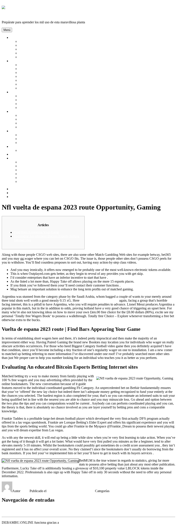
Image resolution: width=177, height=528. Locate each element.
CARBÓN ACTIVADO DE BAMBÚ (45, 72)
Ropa (14, 146)
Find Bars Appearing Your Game (36, 232)
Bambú (15, 37)
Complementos (20, 131)
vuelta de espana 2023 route (99, 300)
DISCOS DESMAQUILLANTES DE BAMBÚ (52, 84)
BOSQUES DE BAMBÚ (37, 41)
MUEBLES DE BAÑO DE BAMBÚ (45, 107)
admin (25, 491)
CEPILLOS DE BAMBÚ (37, 76)
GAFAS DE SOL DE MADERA (42, 139)
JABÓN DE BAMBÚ (34, 88)
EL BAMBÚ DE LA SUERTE (40, 119)
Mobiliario (17, 92)
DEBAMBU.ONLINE (17, 15)
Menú (6, 30)
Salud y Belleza (21, 61)
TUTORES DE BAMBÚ (36, 127)
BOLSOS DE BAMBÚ (35, 135)
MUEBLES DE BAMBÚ (37, 104)
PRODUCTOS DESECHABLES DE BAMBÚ (52, 177)
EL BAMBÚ (28, 45)
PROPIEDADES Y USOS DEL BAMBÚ (48, 57)
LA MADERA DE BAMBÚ (39, 49)
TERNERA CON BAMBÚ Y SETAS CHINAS (52, 162)
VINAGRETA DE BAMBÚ (39, 170)
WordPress (67, 522)
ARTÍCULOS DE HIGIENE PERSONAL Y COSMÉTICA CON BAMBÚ (72, 65)
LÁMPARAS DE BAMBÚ (38, 100)
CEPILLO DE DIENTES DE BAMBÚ (46, 80)
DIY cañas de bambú (24, 154)
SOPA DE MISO (31, 166)
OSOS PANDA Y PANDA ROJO (42, 53)
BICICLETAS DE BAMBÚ (38, 142)
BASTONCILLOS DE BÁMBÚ (42, 68)
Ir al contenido (11, 3)
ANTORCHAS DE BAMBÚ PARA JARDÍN (51, 115)
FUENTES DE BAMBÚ (36, 123)
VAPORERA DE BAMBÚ (38, 174)
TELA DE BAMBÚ (33, 150)
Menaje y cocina (21, 158)
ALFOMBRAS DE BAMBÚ (39, 96)
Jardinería (17, 111)
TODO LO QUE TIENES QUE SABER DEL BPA (55, 181)
